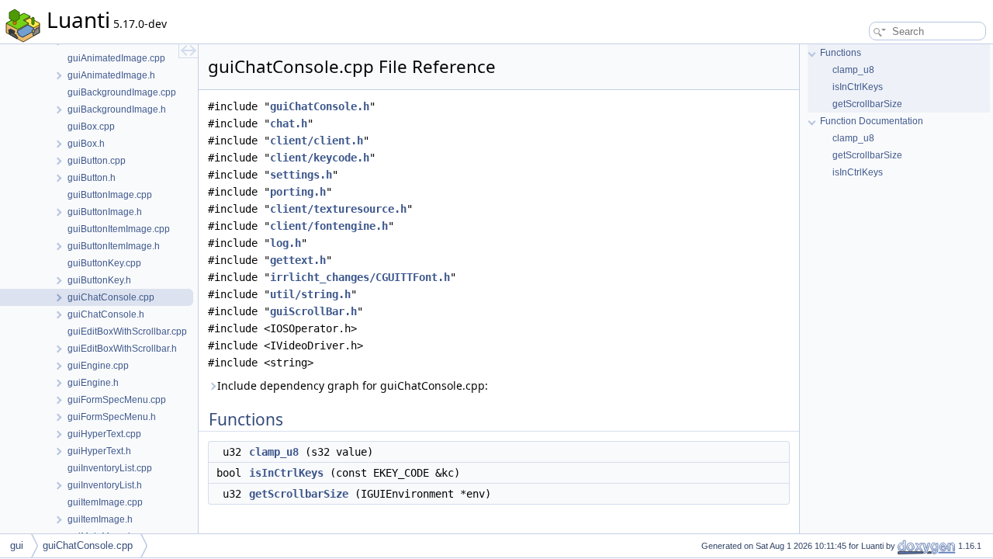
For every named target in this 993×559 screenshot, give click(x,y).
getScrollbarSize (298, 494)
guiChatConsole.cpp (88, 545)
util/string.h (310, 294)
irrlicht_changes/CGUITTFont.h (360, 277)
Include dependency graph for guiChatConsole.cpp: (352, 385)
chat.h (288, 123)
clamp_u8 (274, 452)
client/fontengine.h (329, 226)
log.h (285, 243)
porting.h (298, 192)
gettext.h (298, 260)
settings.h (301, 174)
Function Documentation (871, 121)
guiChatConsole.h (319, 106)
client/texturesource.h (338, 209)
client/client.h (316, 140)
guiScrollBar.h (313, 311)
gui (16, 545)
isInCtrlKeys (286, 473)
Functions (840, 52)
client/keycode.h (319, 157)
